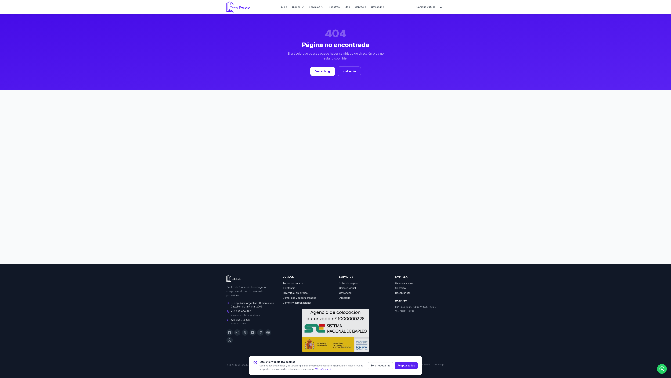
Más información (323, 369)
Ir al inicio (349, 71)
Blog (347, 6)
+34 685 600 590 (241, 311)
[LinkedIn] (260, 333)
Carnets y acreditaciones (297, 302)
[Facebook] (229, 333)
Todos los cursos (293, 283)
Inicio (283, 6)
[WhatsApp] (229, 340)
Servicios (314, 6)
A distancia (289, 287)
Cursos (296, 6)
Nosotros (334, 6)
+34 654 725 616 (240, 319)
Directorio (344, 297)
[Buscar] (441, 7)
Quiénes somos (404, 283)
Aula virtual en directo (295, 292)
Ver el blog (322, 71)
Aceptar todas (406, 365)
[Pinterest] (268, 333)
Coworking (377, 6)
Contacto (360, 6)
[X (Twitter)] (245, 333)
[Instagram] (237, 333)
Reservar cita (402, 292)
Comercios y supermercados (299, 297)
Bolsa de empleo (349, 283)
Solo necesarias (380, 365)
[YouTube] (253, 333)
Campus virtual (425, 6)
